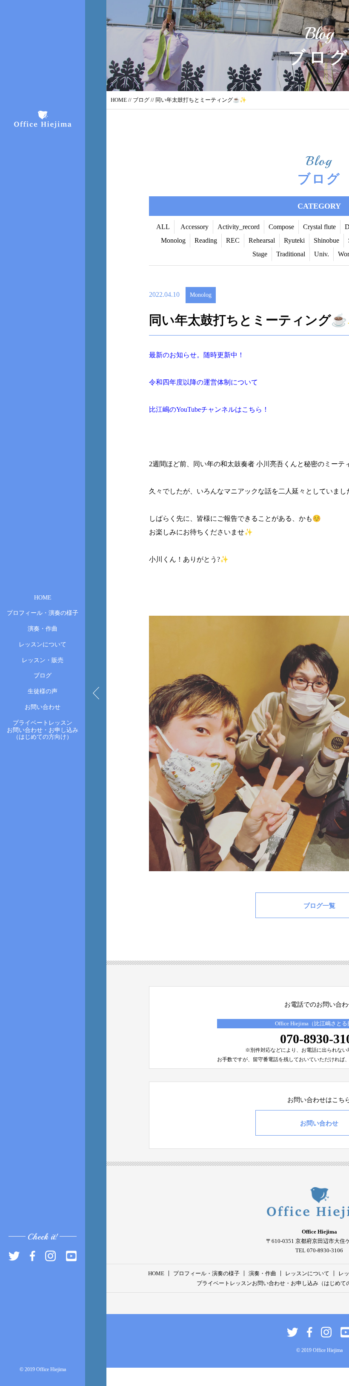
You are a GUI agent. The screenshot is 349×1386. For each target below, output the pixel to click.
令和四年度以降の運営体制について (203, 382)
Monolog (173, 240)
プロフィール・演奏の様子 (42, 613)
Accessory (194, 226)
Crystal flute (319, 226)
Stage (259, 254)
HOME (42, 597)
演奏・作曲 (42, 629)
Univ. (321, 254)
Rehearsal (262, 240)
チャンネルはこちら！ (235, 409)
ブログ (42, 675)
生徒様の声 (42, 691)
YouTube (188, 409)
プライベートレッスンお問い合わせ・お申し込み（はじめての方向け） (42, 729)
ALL (163, 226)
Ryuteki (294, 240)
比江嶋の (162, 409)
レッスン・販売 (42, 660)
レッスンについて (42, 644)
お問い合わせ (42, 707)
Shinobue (326, 240)
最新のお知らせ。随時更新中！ (196, 355)
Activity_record (238, 226)
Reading (206, 240)
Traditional (290, 254)
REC (233, 240)
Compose (281, 226)
